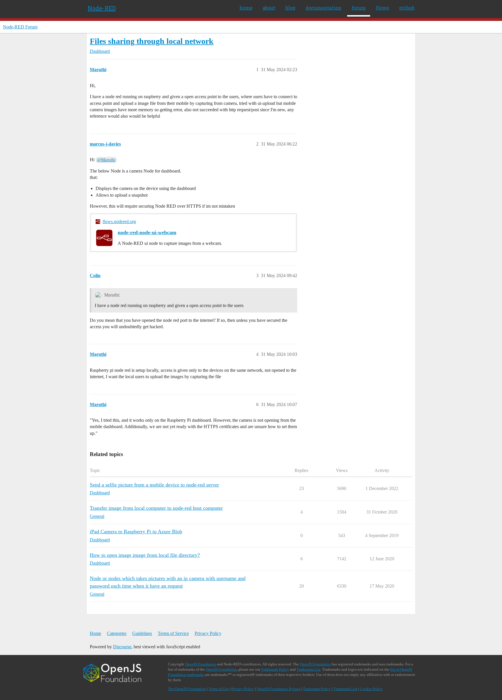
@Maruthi (106, 159)
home (245, 8)
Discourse (122, 646)
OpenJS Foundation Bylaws (278, 689)
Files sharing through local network (152, 41)
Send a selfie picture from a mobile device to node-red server (154, 485)
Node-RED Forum (20, 26)
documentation (323, 8)
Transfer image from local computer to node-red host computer (156, 508)
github (407, 8)
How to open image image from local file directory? (145, 555)
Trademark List (308, 669)
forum (359, 8)
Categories (116, 633)
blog (290, 8)
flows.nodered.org (119, 221)
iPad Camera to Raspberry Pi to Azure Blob (136, 531)
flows (382, 8)
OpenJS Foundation (200, 664)
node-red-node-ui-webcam (147, 232)
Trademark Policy (275, 669)
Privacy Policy (208, 633)
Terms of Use (219, 689)
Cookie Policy (371, 689)
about (269, 8)
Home (95, 633)
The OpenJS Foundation (187, 689)
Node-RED (102, 8)
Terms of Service (173, 633)
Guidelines (142, 633)
